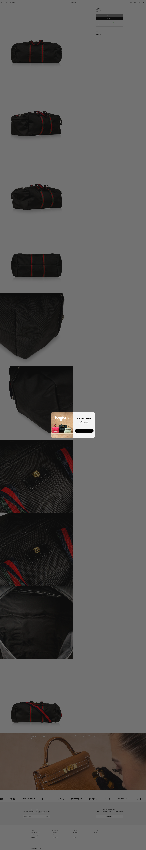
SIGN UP (84, 431)
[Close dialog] (94, 413)
